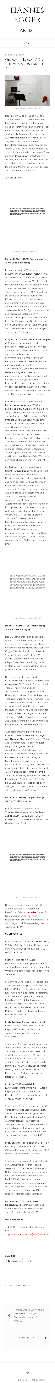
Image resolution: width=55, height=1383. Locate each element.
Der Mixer (32, 912)
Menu (27, 43)
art (20, 1285)
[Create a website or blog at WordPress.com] (28, 1373)
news (26, 1285)
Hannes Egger (27, 15)
